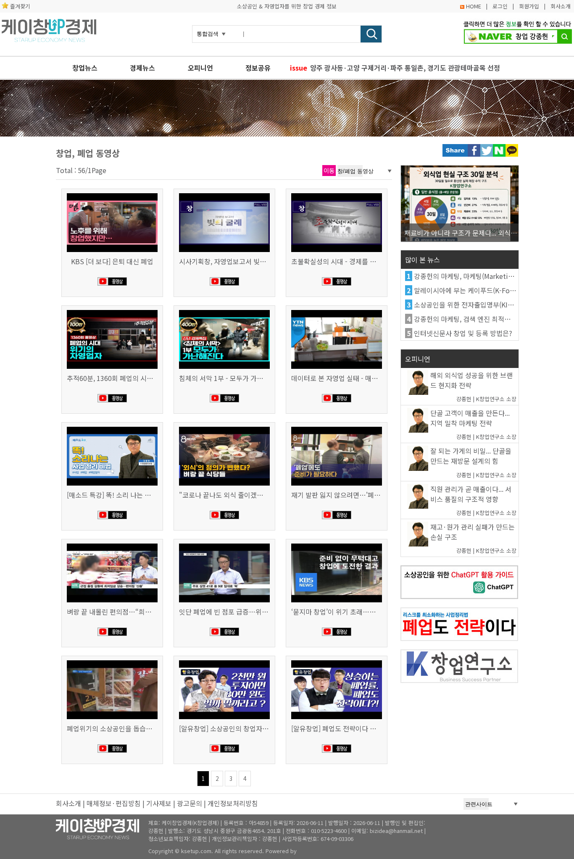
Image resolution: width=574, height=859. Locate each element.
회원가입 (529, 6)
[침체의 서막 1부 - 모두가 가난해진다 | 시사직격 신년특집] (224, 311)
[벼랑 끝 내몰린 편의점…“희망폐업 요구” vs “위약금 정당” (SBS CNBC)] (112, 544)
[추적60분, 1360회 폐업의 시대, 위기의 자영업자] (112, 311)
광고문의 (189, 803)
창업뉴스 (84, 68)
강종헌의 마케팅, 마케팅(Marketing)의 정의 (476, 276)
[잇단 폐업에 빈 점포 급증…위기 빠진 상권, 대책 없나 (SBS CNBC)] (224, 544)
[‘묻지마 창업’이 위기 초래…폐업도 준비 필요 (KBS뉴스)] (336, 544)
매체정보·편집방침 (114, 803)
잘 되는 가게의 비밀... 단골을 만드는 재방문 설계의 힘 (470, 456)
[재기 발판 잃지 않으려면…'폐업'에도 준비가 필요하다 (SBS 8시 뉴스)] (336, 428)
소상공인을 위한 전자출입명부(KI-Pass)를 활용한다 (486, 304)
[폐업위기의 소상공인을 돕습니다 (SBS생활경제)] (112, 661)
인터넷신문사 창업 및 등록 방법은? (463, 333)
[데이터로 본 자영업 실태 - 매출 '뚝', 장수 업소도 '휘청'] (336, 311)
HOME (473, 6)
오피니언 (200, 68)
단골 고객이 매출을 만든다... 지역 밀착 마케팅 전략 (470, 418)
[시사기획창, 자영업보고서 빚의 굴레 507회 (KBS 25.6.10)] (224, 194)
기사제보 (158, 803)
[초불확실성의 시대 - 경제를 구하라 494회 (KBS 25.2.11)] (336, 194)
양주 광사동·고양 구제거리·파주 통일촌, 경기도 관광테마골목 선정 (405, 68)
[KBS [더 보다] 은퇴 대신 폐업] (112, 194)
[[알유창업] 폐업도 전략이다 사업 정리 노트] (336, 661)
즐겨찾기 (20, 6)
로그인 (500, 6)
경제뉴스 (142, 68)
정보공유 (258, 68)
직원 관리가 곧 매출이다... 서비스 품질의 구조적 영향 (470, 494)
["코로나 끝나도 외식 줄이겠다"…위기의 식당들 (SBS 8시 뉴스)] (224, 428)
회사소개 (560, 6)
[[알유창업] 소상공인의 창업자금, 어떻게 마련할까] (224, 661)
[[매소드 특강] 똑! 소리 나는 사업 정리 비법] (112, 428)
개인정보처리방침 (233, 803)
